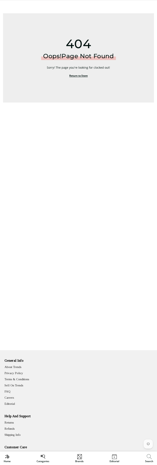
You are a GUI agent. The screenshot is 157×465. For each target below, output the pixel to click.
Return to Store (78, 75)
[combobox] (149, 458)
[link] (149, 458)
